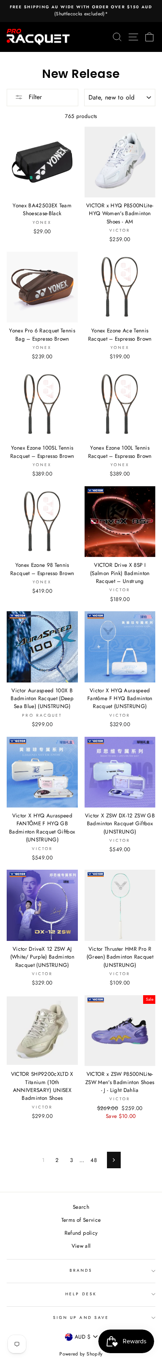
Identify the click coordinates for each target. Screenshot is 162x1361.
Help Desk (81, 1294)
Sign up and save (81, 1317)
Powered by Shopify (80, 1353)
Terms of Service (81, 1220)
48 (93, 1160)
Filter (34, 96)
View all (81, 1246)
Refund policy (81, 1233)
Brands (81, 1270)
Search (81, 1207)
